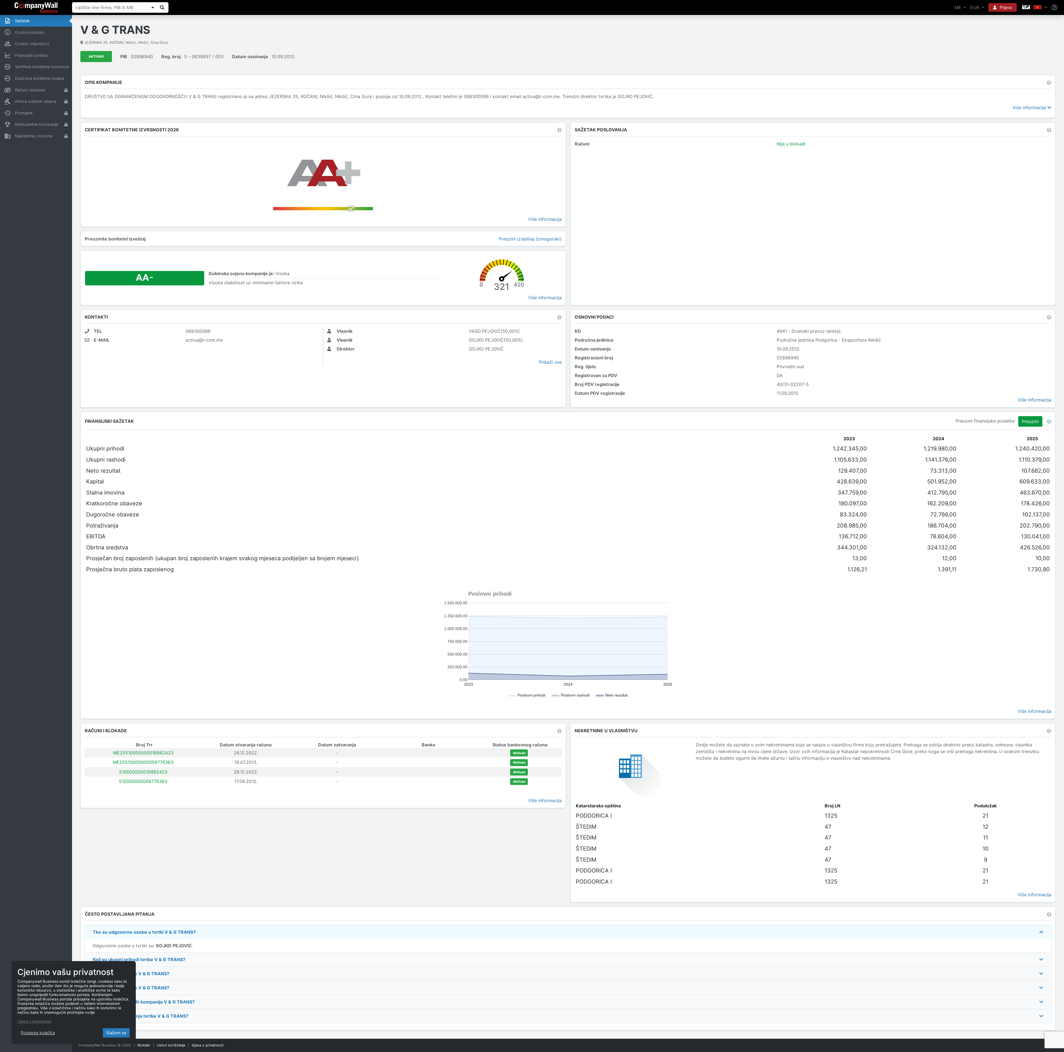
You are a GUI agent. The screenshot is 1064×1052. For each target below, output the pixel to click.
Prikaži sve (550, 362)
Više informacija (1029, 107)
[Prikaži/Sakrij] (152, 7)
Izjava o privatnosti (208, 1045)
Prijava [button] (1005, 7)
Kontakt (143, 1045)
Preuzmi (1030, 421)
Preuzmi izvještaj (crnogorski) (530, 239)
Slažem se (116, 1032)
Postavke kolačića (38, 1032)
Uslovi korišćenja (171, 1045)
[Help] (1054, 7)
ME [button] (959, 7)
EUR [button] (975, 7)
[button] (1034, 7)
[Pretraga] (162, 7)
